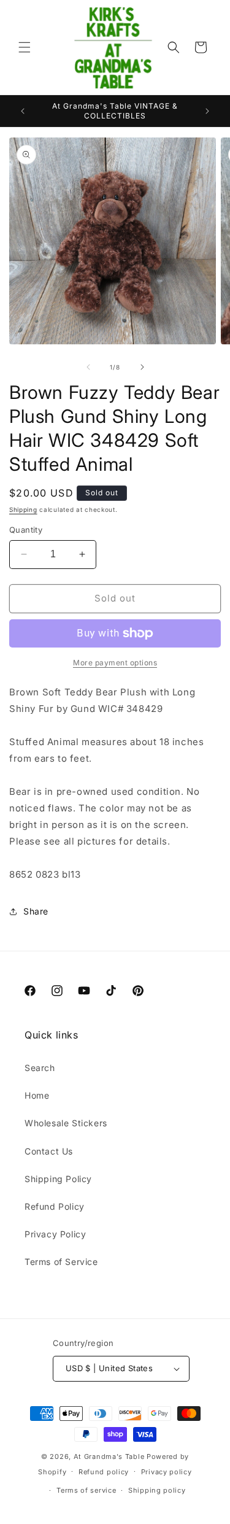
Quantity (25, 530)
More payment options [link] (115, 662)
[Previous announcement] (22, 111)
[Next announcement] (207, 111)
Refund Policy (55, 1206)
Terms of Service (61, 1261)
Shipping (23, 509)
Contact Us (49, 1151)
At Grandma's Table (110, 1456)
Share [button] (35, 911)
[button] (24, 47)
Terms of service (86, 1490)
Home (37, 1095)
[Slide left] (88, 367)
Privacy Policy (55, 1234)
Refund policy (104, 1472)
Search (40, 1067)
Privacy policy (166, 1472)
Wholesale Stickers (66, 1123)
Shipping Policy (58, 1179)
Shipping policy (157, 1490)
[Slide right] (142, 367)
